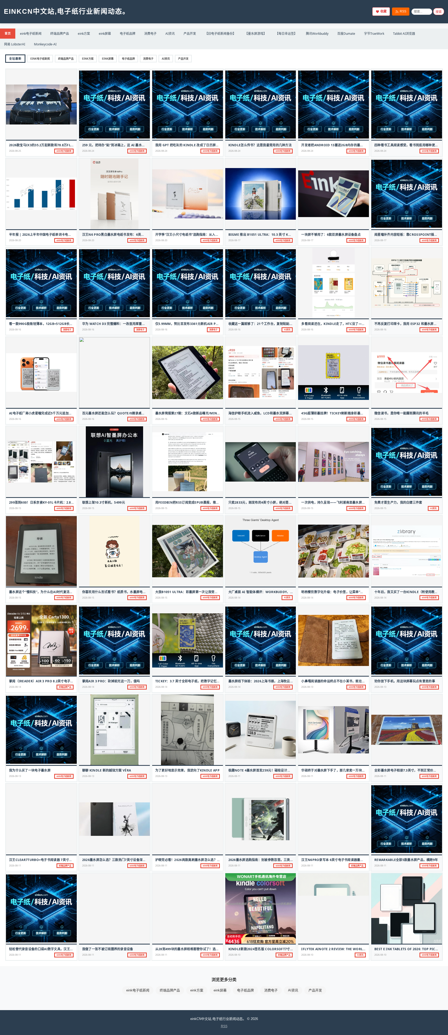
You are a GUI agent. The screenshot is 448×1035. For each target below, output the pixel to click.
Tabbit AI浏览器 (404, 33)
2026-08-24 (88, 150)
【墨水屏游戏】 (256, 33)
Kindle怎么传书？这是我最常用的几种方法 (260, 145)
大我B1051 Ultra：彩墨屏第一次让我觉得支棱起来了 (194, 592)
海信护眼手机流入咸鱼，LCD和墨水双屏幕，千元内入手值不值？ (274, 413)
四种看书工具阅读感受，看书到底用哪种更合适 (407, 145)
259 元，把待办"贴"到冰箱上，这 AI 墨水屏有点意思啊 (121, 145)
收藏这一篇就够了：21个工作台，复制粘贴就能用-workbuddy (275, 324)
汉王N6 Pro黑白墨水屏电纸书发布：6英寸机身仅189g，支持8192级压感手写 (138, 234)
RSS (403, 11)
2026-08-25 (15, 150)
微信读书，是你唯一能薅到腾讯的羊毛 (401, 413)
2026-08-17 (234, 240)
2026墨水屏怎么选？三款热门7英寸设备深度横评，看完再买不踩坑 (130, 860)
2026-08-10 (234, 954)
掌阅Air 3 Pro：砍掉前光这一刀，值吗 (111, 681)
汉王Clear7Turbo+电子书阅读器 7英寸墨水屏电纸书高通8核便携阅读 (60, 860)
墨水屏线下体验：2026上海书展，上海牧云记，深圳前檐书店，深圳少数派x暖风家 (287, 681)
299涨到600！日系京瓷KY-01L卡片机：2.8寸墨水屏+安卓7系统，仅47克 (61, 502)
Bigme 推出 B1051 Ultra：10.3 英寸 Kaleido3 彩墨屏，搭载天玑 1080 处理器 (288, 234)
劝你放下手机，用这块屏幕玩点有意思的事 (404, 681)
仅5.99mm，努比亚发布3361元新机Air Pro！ (189, 324)
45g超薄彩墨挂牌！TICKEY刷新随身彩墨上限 (334, 413)
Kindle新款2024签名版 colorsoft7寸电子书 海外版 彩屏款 (274, 949)
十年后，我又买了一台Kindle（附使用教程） (407, 592)
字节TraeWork (374, 33)
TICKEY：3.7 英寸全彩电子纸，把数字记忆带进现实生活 (195, 681)
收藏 (383, 11)
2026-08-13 (307, 687)
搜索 (439, 12)
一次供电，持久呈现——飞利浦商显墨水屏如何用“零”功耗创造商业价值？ (353, 502)
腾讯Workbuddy (317, 33)
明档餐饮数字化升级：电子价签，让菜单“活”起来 (336, 592)
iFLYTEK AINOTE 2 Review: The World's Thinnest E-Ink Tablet (354, 949)
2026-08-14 (234, 597)
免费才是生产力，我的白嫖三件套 (398, 502)
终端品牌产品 (59, 33)
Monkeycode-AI (45, 44)
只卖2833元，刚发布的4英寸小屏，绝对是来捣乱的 (265, 502)
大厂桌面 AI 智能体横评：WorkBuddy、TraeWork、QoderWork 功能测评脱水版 (292, 592)
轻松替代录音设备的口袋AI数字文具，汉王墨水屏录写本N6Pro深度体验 (61, 949)
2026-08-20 (15, 240)
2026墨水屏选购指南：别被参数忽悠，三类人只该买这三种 (270, 860)
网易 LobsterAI (14, 44)
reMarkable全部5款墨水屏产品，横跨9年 (406, 860)
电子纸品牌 (127, 33)
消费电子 (150, 33)
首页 (8, 33)
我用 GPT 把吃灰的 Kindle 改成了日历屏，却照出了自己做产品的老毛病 (208, 145)
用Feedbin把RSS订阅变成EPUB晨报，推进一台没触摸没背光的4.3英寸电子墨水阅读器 (218, 502)
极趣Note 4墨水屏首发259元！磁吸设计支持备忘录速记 (269, 770)
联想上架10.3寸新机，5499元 (103, 502)
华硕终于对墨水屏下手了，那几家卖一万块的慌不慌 (338, 770)
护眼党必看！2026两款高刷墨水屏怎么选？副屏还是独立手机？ (200, 860)
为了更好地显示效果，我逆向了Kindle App (187, 770)
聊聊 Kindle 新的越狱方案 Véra (106, 770)
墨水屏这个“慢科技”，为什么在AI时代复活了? (41, 592)
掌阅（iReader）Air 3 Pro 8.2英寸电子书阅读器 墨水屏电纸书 (56, 681)
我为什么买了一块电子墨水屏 (30, 770)
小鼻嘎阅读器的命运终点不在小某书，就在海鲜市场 (338, 681)
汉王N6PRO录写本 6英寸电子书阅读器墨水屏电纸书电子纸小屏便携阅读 (353, 860)
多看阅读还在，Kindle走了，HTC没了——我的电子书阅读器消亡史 (350, 324)
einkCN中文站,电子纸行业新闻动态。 (67, 11)
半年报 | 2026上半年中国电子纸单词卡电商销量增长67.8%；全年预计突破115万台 (68, 234)
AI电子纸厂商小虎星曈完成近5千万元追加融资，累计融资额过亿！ (56, 413)
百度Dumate (346, 33)
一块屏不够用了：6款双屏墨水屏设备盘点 (331, 234)
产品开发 (190, 33)
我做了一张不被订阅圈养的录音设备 (107, 949)
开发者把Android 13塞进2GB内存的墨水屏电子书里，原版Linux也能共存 (356, 145)
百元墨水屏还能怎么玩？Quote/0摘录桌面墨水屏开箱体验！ (126, 413)
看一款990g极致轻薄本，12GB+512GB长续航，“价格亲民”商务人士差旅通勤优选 (68, 324)
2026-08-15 (234, 419)
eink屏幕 (105, 33)
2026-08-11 (234, 776)
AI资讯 (170, 33)
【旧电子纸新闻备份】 (220, 33)
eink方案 (84, 33)
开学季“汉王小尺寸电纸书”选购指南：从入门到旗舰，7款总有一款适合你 (207, 234)
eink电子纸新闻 (30, 33)
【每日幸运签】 (286, 33)
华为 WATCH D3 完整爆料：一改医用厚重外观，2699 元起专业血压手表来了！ (138, 324)
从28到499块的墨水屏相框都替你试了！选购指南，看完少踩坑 (199, 949)
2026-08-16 (15, 329)
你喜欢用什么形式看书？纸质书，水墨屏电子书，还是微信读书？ (128, 592)
